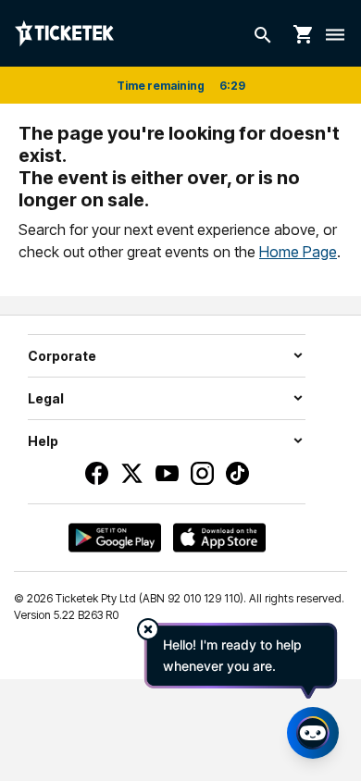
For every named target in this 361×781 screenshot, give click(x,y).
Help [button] (43, 441)
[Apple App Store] (219, 537)
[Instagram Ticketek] (202, 473)
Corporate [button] (62, 356)
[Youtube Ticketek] (167, 473)
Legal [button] (46, 398)
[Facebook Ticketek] (96, 473)
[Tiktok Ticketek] (237, 473)
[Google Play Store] (114, 537)
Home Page (298, 251)
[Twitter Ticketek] (131, 473)
